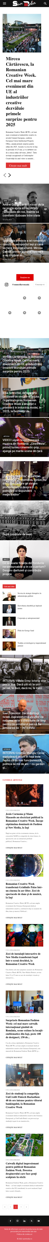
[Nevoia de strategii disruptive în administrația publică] (9, 596)
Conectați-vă (39, 284)
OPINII (5, 201)
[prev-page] (5, 175)
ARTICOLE (7, 237)
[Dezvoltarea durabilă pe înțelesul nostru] (9, 608)
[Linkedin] (24, 1221)
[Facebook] (10, 1221)
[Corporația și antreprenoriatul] (9, 621)
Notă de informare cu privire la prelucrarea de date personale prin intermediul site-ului (23, 1230)
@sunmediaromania (20, 284)
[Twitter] (31, 1221)
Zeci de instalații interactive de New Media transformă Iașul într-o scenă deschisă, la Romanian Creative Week (23, 959)
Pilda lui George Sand (26, 630)
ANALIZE (6, 472)
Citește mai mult (18, 165)
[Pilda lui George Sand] (9, 633)
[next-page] (10, 175)
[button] (4, 3)
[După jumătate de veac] (24, 520)
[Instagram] (17, 1221)
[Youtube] (38, 1221)
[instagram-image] (10, 298)
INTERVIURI (7, 677)
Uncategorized (13, 810)
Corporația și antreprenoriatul (28, 618)
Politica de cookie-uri (24, 1234)
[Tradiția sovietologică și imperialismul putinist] (9, 646)
